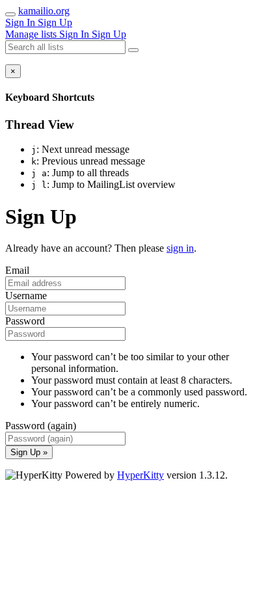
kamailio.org (44, 10)
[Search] (133, 50)
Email (17, 270)
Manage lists (32, 34)
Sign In (21, 22)
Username (26, 295)
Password (25, 320)
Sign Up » (28, 452)
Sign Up (55, 22)
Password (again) (40, 425)
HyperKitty (140, 475)
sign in (180, 248)
